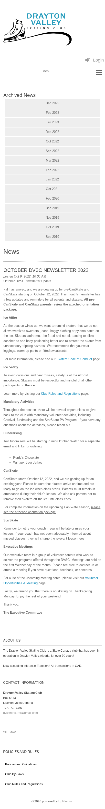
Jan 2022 (52, 179)
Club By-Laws (14, 774)
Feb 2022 (52, 170)
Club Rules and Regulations (60, 393)
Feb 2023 (52, 112)
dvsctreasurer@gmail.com (20, 712)
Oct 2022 (52, 141)
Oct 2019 (52, 227)
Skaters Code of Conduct (74, 359)
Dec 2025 (52, 103)
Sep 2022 (52, 151)
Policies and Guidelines (21, 764)
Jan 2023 (52, 122)
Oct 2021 (52, 189)
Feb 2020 (52, 198)
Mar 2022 (52, 160)
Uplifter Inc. (65, 801)
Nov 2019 (52, 217)
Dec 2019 (52, 208)
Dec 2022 (52, 132)
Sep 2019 (52, 237)
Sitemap (9, 732)
